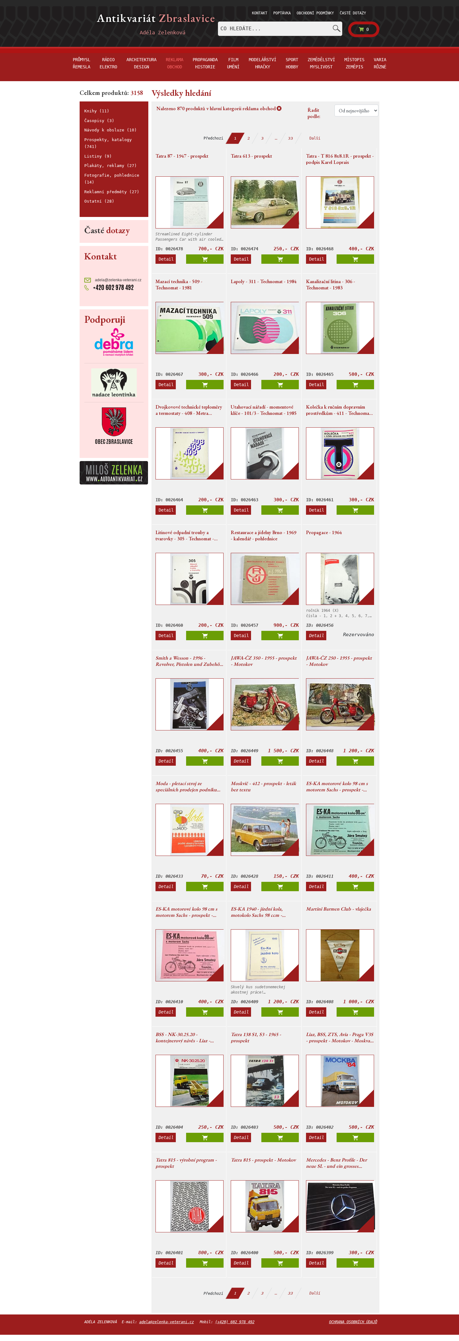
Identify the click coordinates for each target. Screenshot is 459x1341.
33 (290, 138)
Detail (166, 259)
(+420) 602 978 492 (234, 1322)
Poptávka (282, 13)
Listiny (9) (98, 156)
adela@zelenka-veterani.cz (117, 280)
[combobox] (280, 28)
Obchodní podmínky (315, 13)
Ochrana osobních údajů (353, 1322)
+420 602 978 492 (113, 287)
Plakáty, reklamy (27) (110, 165)
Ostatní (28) (99, 201)
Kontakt (259, 13)
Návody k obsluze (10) (110, 130)
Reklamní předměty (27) (111, 191)
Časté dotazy (353, 13)
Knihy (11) (96, 111)
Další (314, 138)
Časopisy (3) (99, 120)
